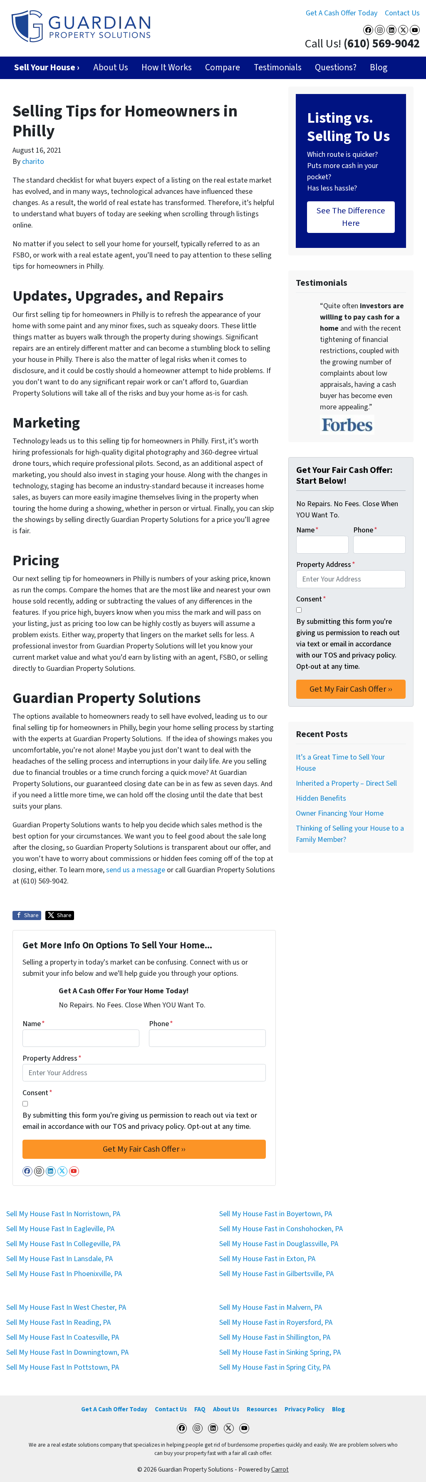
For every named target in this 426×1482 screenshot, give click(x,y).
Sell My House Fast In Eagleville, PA (60, 1229)
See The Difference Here (351, 217)
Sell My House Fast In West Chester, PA (66, 1307)
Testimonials (278, 67)
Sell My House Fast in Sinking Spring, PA (280, 1352)
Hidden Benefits (321, 798)
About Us (110, 67)
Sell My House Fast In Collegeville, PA (63, 1244)
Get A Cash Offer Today (341, 13)
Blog (378, 67)
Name (33, 1024)
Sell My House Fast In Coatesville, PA (62, 1337)
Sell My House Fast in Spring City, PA (274, 1367)
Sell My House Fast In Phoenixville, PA (64, 1274)
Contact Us (402, 13)
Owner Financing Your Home (340, 813)
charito (33, 161)
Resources (262, 1409)
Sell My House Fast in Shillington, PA (274, 1337)
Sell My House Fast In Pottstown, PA (62, 1367)
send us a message (135, 870)
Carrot (280, 1469)
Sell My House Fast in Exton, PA (267, 1259)
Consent (37, 1093)
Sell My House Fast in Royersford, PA (275, 1322)
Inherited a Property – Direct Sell (346, 783)
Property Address (52, 1058)
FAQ (200, 1409)
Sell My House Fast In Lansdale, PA (59, 1259)
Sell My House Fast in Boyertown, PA (275, 1214)
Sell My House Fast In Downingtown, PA (67, 1352)
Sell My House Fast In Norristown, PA (63, 1214)
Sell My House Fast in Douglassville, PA (278, 1244)
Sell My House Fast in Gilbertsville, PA (276, 1274)
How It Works (166, 67)
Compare (222, 67)
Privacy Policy (304, 1409)
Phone (161, 1024)
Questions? (336, 67)
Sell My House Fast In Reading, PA (58, 1322)
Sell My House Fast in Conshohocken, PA (281, 1229)
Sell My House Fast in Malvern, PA (270, 1307)
